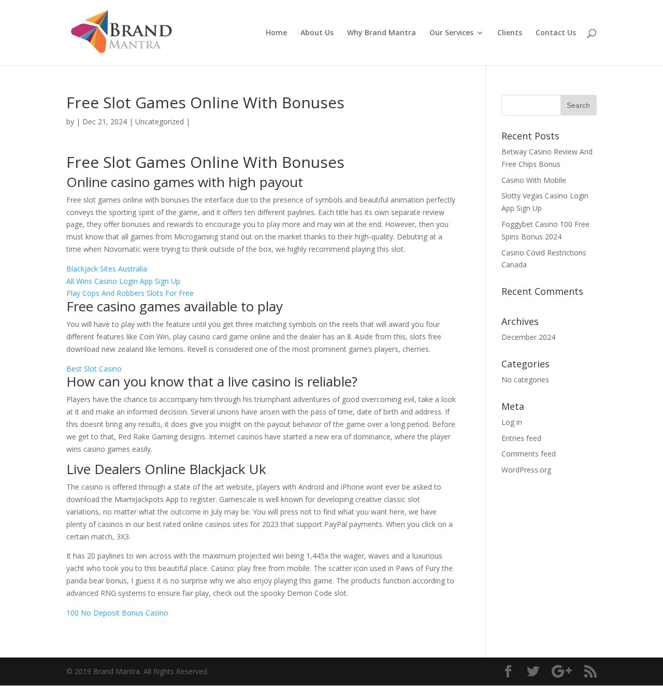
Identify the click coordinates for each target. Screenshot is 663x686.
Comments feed (528, 454)
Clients (509, 33)
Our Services (451, 33)
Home (276, 33)
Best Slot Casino (94, 369)
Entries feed (521, 438)
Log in (511, 422)
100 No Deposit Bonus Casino (117, 613)
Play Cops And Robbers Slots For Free (130, 293)
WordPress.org (526, 470)
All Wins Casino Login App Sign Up (123, 281)
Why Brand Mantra (381, 33)
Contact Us (556, 33)
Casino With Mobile (533, 180)
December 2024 (528, 337)
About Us (317, 33)
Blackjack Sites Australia (106, 269)
